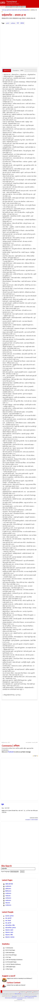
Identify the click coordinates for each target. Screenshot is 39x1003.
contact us (22, 991)
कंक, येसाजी (8, 920)
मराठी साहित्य (12, 10)
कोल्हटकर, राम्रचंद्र (9, 937)
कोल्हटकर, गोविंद (9, 935)
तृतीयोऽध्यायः (8, 888)
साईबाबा (22, 23)
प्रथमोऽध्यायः (8, 886)
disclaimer (29, 991)
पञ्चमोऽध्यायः (8, 905)
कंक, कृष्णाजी (8, 918)
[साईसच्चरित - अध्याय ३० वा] (30, 10)
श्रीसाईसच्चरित (26, 10)
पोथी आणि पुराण (18, 10)
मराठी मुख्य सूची (5, 10)
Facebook (10, 752)
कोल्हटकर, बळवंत (9, 930)
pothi (7, 23)
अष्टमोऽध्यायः (8, 898)
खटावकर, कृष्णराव (9, 916)
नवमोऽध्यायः (8, 896)
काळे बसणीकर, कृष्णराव (10, 927)
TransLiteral (14, 996)
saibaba (13, 23)
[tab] (7, 70)
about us (35, 991)
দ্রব (2, 804)
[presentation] (7, 70)
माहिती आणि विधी (9, 884)
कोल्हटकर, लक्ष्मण (9, 932)
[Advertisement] (19, 45)
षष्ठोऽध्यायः (7, 903)
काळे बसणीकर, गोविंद (10, 925)
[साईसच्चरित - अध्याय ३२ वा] (2, 12)
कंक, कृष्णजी (8, 923)
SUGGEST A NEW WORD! (31, 819)
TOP (35, 756)
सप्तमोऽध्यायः (8, 900)
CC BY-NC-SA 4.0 (30, 997)
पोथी (18, 23)
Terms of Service (18, 993)
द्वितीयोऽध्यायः (8, 891)
